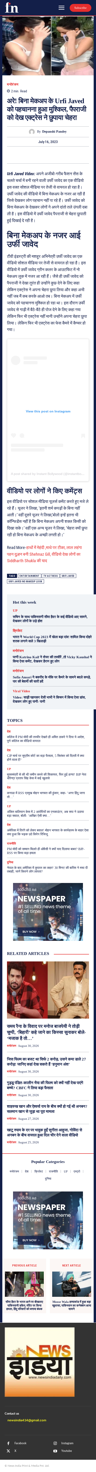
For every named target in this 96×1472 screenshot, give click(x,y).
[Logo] (12, 7)
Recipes (47, 711)
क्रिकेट (17, 631)
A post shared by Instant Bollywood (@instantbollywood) (52, 474)
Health (53, 707)
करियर (59, 716)
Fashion (38, 707)
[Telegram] (69, 154)
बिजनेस (67, 720)
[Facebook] (26, 154)
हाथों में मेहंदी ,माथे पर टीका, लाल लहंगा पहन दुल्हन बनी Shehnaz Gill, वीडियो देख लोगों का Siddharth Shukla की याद (44, 554)
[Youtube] (55, 1451)
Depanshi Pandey (54, 131)
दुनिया (44, 720)
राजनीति (63, 724)
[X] (37, 154)
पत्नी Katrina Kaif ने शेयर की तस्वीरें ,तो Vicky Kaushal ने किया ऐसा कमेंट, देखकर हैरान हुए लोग (52, 659)
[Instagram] (55, 1443)
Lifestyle (70, 707)
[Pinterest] (48, 154)
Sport (62, 711)
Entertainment (30, 576)
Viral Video (21, 691)
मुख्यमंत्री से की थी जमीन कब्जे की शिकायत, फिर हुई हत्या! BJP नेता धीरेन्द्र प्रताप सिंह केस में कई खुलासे (46, 776)
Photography (27, 711)
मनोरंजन (13, 84)
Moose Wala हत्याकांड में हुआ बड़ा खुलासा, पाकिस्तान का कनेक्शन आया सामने (71, 1305)
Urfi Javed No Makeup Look (25, 581)
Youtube (66, 1451)
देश (55, 720)
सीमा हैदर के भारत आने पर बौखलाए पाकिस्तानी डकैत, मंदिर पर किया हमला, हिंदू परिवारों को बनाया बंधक (24, 1305)
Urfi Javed (68, 576)
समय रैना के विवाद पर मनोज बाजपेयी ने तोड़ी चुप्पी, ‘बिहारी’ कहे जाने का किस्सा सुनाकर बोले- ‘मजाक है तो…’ (46, 1032)
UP (15, 610)
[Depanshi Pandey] (33, 132)
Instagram (67, 1443)
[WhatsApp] (58, 154)
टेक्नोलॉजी (28, 720)
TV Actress (50, 576)
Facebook (20, 1443)
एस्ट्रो (45, 716)
